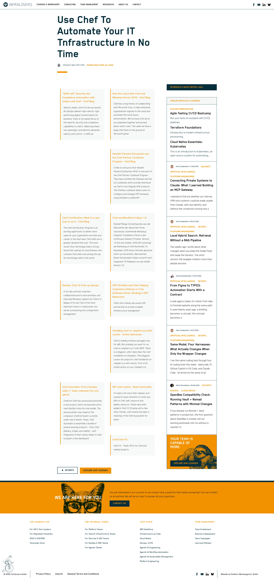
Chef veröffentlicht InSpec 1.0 (129, 217)
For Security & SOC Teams (97, 538)
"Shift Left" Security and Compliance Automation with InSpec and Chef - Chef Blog (78, 97)
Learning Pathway (203, 543)
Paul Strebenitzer (182, 166)
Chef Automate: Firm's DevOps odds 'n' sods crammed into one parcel (80, 391)
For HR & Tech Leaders (40, 529)
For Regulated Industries (41, 534)
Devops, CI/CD (146, 543)
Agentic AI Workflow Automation (154, 552)
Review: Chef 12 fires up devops (80, 285)
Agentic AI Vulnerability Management (156, 557)
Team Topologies (202, 538)
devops (202, 281)
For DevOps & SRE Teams (96, 543)
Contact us (119, 503)
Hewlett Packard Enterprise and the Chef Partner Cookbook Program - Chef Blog (130, 157)
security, (206, 166)
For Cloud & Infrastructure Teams (100, 534)
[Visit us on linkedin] (264, 4)
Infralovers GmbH (19, 574)
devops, (202, 227)
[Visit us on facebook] (253, 4)
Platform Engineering (149, 561)
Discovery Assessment (205, 534)
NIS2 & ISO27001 (37, 538)
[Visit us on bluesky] (269, 4)
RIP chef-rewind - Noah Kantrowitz (132, 387)
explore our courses (95, 470)
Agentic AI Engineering (150, 548)
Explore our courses (186, 463)
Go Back (69, 470)
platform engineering (182, 176)
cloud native (188, 390)
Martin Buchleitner (182, 385)
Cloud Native (145, 538)
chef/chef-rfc (120, 439)
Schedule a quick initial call (186, 87)
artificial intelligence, (183, 172)
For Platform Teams (94, 529)
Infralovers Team (69, 65)
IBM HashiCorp (146, 529)
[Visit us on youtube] (258, 4)
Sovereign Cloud (37, 543)
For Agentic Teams (93, 548)
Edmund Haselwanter (183, 276)
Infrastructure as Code (100, 65)
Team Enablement (203, 529)
